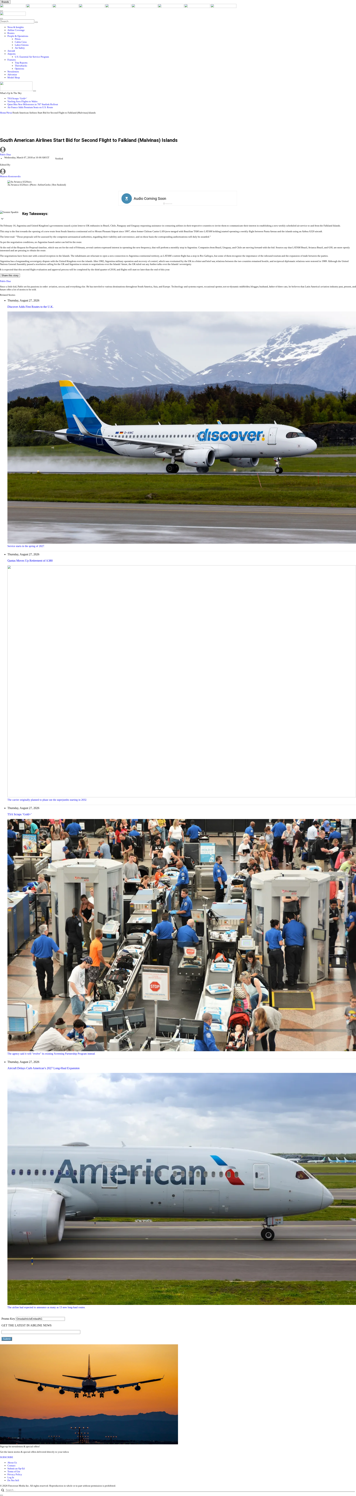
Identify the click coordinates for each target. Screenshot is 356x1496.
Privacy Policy (14, 1474)
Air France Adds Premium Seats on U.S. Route (30, 107)
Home (3, 112)
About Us (12, 1462)
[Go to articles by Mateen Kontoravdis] (3, 173)
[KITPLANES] (145, 7)
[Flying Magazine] (39, 7)
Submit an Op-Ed (16, 1468)
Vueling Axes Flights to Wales (22, 101)
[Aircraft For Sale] (92, 7)
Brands (5, 2)
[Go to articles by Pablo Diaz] (178, 150)
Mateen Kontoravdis (10, 176)
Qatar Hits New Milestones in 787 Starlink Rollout (32, 104)
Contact (11, 1465)
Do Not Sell (13, 1480)
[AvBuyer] (118, 7)
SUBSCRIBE (6, 1457)
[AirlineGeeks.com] (13, 7)
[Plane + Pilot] (171, 7)
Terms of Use (13, 1471)
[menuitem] (181, 27)
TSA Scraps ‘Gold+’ (17, 98)
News (9, 112)
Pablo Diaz (5, 154)
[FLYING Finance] (223, 7)
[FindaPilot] (197, 7)
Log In (10, 1477)
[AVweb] (66, 7)
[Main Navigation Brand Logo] (13, 15)
